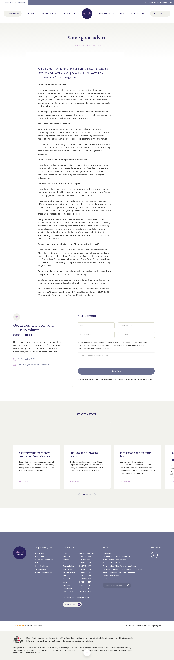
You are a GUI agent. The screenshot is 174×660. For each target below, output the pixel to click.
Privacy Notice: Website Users (114, 560)
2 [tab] (87, 494)
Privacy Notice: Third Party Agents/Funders (120, 566)
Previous (81, 494)
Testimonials (40, 569)
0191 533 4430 (85, 589)
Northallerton (68, 566)
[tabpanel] (36, 455)
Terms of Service (124, 379)
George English (155, 626)
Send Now (116, 371)
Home (31, 14)
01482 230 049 (85, 576)
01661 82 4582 (85, 557)
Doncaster (67, 579)
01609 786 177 (85, 566)
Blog (122, 14)
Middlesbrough (69, 573)
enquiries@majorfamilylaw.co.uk (33, 364)
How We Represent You (44, 560)
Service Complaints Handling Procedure (119, 573)
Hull (64, 576)
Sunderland (67, 589)
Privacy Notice (142, 379)
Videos (38, 563)
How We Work (106, 14)
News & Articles (41, 566)
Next (93, 494)
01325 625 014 (85, 569)
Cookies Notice (109, 579)
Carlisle (66, 563)
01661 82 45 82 (27, 359)
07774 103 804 (85, 592)
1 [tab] (84, 494)
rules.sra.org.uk (34, 653)
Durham (66, 560)
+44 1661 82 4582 (86, 553)
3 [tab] (90, 494)
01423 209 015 (85, 585)
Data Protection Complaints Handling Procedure (122, 569)
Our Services (47, 14)
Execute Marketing (140, 626)
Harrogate (67, 585)
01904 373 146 (85, 582)
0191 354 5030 (85, 560)
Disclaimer (107, 553)
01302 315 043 (85, 579)
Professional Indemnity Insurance (116, 557)
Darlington (67, 569)
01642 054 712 (85, 573)
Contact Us (137, 14)
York (65, 582)
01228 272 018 (85, 563)
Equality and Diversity (111, 576)
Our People (69, 14)
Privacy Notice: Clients (112, 563)
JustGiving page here (84, 641)
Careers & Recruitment (44, 573)
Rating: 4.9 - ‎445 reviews (34, 626)
